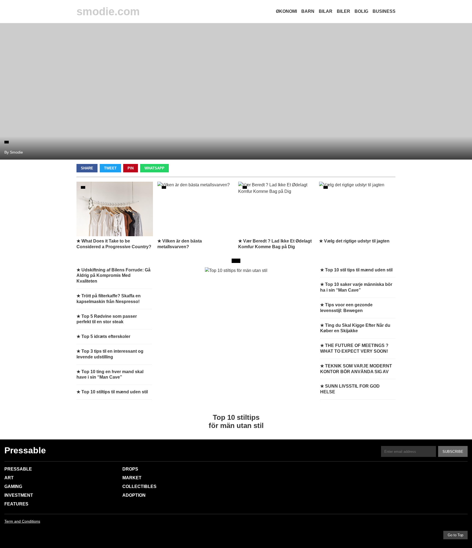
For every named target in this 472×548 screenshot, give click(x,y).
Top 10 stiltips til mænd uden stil (114, 392)
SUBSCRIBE (452, 452)
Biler (343, 11)
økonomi (286, 11)
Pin (131, 168)
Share (87, 168)
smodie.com (108, 11)
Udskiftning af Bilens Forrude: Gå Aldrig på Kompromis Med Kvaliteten (113, 276)
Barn (307, 11)
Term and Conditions (22, 521)
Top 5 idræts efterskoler (105, 336)
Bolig (361, 11)
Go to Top (455, 535)
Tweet (110, 168)
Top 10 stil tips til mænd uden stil (359, 270)
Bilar (325, 11)
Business (384, 11)
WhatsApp (154, 168)
